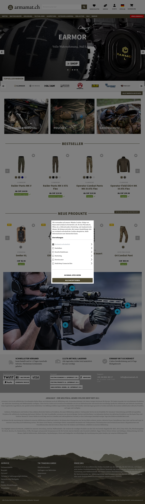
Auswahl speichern (72, 275)
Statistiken (58, 248)
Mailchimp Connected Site (63, 263)
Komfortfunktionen (61, 252)
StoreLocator (59, 260)
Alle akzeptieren (72, 280)
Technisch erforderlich (62, 244)
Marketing (58, 256)
